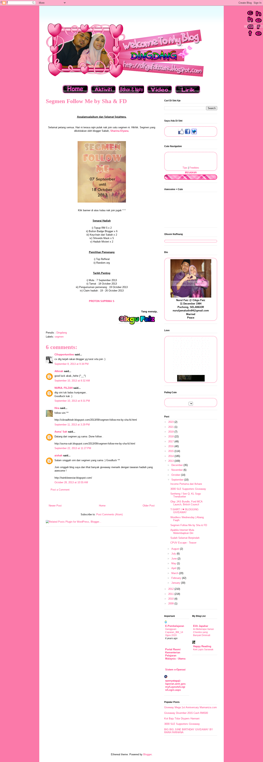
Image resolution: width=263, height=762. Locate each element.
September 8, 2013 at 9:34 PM (71, 363)
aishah (58, 455)
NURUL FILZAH (63, 387)
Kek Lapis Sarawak (203, 649)
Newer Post (55, 505)
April (174, 568)
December (177, 465)
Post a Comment (60, 489)
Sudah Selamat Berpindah (184, 537)
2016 (171, 446)
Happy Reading (202, 646)
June (174, 558)
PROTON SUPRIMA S (101, 301)
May (174, 563)
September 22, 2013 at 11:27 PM (72, 448)
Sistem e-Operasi (175, 669)
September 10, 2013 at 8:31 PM (72, 400)
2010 (171, 598)
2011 (171, 593)
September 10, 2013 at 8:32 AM (72, 380)
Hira (56, 408)
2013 (171, 460)
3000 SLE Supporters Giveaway (188, 488)
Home (102, 505)
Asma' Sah (60, 431)
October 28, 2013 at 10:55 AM (71, 482)
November (177, 469)
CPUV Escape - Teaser (183, 542)
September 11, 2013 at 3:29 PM (72, 424)
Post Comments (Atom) (109, 514)
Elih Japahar (200, 626)
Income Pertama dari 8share (186, 483)
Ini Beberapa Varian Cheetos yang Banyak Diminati (203, 632)
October (176, 474)
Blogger (147, 754)
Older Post (149, 505)
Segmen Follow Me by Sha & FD (188, 525)
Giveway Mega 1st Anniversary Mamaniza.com (190, 707)
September (177, 479)
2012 (171, 588)
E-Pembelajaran (174, 626)
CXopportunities (64, 354)
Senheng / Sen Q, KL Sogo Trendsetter (185, 495)
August (175, 548)
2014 (171, 456)
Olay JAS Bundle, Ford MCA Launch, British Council (186, 503)
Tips (185, 167)
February (176, 578)
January (176, 582)
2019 (171, 431)
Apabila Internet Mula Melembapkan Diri (182, 531)
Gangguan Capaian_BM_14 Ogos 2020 (174, 632)
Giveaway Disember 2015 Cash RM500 (186, 713)
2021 (171, 426)
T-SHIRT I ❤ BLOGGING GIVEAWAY (184, 511)
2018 (171, 436)
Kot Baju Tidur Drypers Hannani (181, 718)
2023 (171, 421)
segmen (59, 336)
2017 (171, 441)
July (174, 553)
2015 (171, 451)
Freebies (194, 167)
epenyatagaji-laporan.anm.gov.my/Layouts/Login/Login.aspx (175, 685)
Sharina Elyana (119, 130)
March (175, 573)
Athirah (58, 371)
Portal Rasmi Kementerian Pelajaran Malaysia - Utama (175, 654)
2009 (171, 603)
